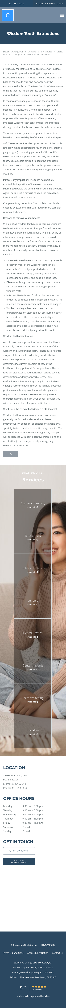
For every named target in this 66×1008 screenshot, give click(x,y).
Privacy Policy (48, 944)
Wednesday (23, 814)
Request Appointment (19, 861)
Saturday (16, 827)
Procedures (47, 51)
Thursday (23, 818)
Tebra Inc (32, 944)
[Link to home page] (9, 15)
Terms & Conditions (13, 952)
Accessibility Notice (37, 952)
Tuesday (23, 810)
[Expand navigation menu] (61, 15)
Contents (32, 51)
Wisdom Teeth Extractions (39, 54)
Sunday (16, 831)
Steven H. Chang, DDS (13, 51)
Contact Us (57, 952)
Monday (23, 806)
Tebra (47, 996)
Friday (23, 822)
